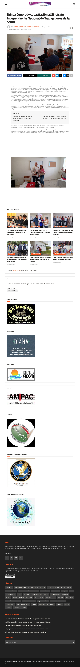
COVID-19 (11, 29)
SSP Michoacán (10, 604)
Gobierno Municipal (60, 253)
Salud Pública (10, 601)
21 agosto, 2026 (57, 262)
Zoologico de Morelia (20, 607)
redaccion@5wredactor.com (45, 661)
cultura (69, 587)
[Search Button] (74, 4)
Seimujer (53, 601)
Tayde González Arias (23, 604)
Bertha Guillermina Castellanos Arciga (26, 27)
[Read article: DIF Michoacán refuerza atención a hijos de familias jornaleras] (63, 248)
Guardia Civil (55, 591)
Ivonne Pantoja (36, 226)
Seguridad (32, 601)
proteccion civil (50, 597)
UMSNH (52, 604)
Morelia (8, 597)
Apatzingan (34, 587)
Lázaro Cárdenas (37, 594)
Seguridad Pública (43, 601)
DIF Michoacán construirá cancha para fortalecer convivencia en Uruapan (40, 260)
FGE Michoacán (45, 591)
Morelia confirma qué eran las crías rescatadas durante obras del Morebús (17, 260)
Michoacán (24, 29)
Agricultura (9, 587)
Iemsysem (64, 591)
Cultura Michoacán (11, 591)
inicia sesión (17, 270)
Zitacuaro (8, 607)
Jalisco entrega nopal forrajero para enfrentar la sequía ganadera (25, 632)
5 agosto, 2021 (46, 27)
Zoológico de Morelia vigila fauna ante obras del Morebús (23, 625)
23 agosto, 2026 (57, 237)
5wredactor (28, 661)
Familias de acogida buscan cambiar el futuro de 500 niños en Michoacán (40, 232)
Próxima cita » (12, 291)
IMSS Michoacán (10, 594)
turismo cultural (43, 604)
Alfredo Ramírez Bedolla (22, 587)
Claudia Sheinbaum (53, 587)
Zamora (66, 604)
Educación (17, 29)
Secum (18, 601)
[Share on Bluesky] (64, 75)
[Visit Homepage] (40, 4)
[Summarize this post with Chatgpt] (67, 75)
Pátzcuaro (60, 597)
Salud (29, 29)
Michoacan (65, 594)
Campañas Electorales (60, 226)
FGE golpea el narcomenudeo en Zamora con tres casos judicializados (26, 629)
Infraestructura (36, 253)
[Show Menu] (6, 4)
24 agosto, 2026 (11, 237)
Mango (46, 594)
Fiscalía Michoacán (13, 226)
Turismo (34, 604)
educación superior (32, 591)
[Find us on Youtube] (16, 558)
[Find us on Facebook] (7, 558)
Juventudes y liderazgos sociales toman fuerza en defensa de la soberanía (63, 232)
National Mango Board (25, 597)
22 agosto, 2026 (34, 264)
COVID (63, 587)
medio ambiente (55, 594)
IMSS (71, 591)
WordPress (14, 661)
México (15, 597)
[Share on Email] (53, 75)
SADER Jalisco (69, 597)
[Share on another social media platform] (71, 75)
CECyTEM (42, 587)
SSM (59, 601)
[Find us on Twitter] (11, 558)
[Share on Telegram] (57, 75)
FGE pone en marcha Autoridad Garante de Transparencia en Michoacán (22, 118)
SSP (64, 601)
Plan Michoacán (39, 597)
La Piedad (27, 594)
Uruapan (59, 604)
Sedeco (25, 601)
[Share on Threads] (60, 75)
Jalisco (19, 594)
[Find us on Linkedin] (21, 558)
